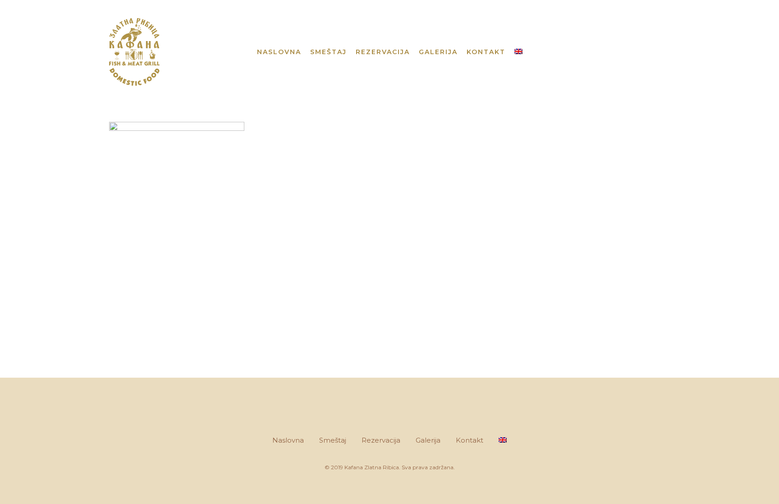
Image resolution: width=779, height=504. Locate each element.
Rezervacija (381, 440)
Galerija (428, 440)
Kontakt (469, 440)
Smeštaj (332, 440)
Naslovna (288, 440)
